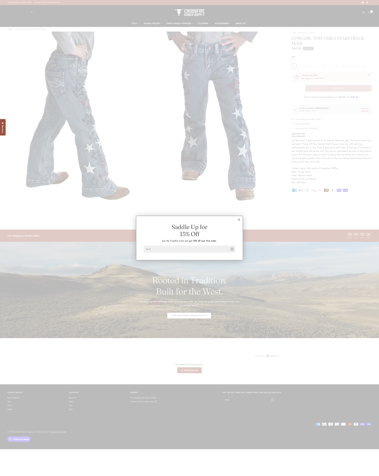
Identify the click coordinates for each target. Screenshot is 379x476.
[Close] (239, 219)
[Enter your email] (232, 249)
